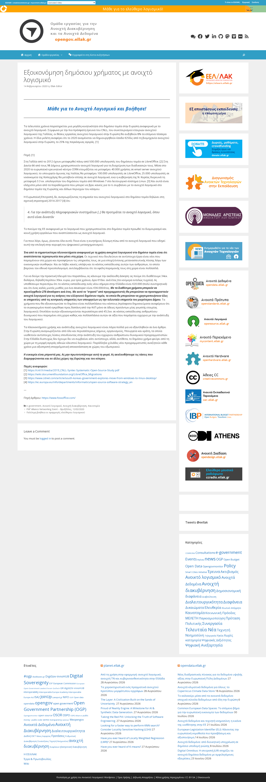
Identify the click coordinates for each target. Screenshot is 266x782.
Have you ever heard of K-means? (121, 746)
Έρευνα (214, 571)
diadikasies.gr (38, 676)
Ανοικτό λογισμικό (52, 405)
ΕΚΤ (33, 736)
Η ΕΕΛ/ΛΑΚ (30, 754)
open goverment (63, 703)
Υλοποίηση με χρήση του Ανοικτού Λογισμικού (80, 777)
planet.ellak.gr (114, 665)
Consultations (205, 553)
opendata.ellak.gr (193, 665)
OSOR (57, 715)
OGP (219, 559)
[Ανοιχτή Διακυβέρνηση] (64, 31)
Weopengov (77, 719)
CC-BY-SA (190, 777)
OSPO (66, 715)
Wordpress (109, 777)
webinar (65, 720)
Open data (78, 697)
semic (46, 719)
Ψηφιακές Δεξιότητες (216, 640)
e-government (33, 405)
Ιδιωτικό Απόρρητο (231, 607)
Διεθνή (27, 736)
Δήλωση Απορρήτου (143, 777)
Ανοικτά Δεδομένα (39, 724)
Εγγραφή (246, 2)
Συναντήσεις (43, 741)
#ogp (28, 676)
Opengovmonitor (213, 566)
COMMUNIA (190, 553)
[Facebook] (200, 36)
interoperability (31, 692)
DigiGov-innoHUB (57, 676)
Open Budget (231, 559)
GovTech (56, 688)
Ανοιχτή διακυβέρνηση (75, 405)
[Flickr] (240, 36)
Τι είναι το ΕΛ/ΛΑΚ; (232, 2)
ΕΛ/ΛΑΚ (8, 3)
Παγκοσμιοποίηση (212, 618)
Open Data (193, 566)
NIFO (66, 697)
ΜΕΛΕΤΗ (191, 618)
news (210, 559)
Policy (230, 566)
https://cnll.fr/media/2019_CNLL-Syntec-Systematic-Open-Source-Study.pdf (73, 370)
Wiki (26, 763)
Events (191, 559)
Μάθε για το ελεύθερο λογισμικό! (133, 8)
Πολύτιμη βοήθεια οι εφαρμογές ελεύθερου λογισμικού (55, 412)
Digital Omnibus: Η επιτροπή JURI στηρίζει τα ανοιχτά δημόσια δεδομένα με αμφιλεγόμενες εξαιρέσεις (206, 754)
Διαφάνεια (232, 602)
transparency (56, 720)
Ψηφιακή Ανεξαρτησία (204, 645)
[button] (62, 54)
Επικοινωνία (203, 777)
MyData (200, 559)
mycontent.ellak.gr (38, 3)
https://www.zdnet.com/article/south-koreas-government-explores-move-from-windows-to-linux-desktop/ (92, 378)
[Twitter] (207, 36)
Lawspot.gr (57, 697)
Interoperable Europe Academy (53, 692)
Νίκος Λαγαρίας (43, 736)
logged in (45, 438)
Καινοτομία (94, 405)
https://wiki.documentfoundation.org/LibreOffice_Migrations (65, 374)
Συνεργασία (212, 623)
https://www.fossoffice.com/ (58, 398)
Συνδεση (255, 2)
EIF (51, 683)
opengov (43, 703)
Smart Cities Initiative (196, 572)
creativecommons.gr (21, 3)
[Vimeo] (234, 36)
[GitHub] (220, 36)
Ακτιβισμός (229, 571)
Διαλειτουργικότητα (204, 602)
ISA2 (37, 697)
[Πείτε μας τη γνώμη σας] (193, 36)
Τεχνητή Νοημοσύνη (58, 741)
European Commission (64, 683)
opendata (29, 703)
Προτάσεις (58, 736)
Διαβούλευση (209, 596)
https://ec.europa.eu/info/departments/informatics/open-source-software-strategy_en (80, 382)
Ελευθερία (213, 607)
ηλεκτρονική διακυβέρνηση (73, 746)
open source (45, 715)
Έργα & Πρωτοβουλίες (37, 759)
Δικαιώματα (194, 607)
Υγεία (220, 635)
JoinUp (46, 696)
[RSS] (246, 36)
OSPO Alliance (76, 716)
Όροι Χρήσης (123, 777)
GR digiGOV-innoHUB (72, 688)
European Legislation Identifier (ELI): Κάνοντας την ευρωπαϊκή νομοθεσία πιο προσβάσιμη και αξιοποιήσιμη (208, 733)
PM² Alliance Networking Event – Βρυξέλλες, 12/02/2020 (55, 409)
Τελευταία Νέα (200, 629)
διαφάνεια (54, 747)
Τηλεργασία (210, 635)
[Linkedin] (214, 36)
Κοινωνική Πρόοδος (220, 613)
